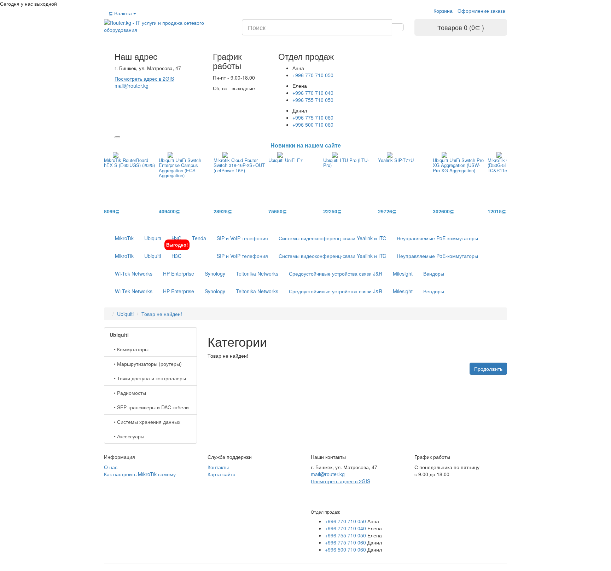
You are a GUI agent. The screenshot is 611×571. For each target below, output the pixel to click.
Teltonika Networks (257, 273)
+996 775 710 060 (312, 117)
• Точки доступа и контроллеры (148, 378)
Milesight (403, 273)
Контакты (218, 467)
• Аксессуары (127, 436)
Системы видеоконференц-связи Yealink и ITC (332, 238)
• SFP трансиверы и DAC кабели (149, 407)
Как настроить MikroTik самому (140, 474)
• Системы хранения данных (145, 421)
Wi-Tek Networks (133, 273)
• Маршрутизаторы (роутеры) (146, 363)
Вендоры (433, 273)
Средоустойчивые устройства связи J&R (335, 273)
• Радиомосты (128, 392)
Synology (215, 273)
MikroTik (124, 238)
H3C (176, 238)
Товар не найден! (161, 313)
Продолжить (488, 368)
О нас (110, 467)
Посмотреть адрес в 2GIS (144, 78)
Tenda (199, 238)
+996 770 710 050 (312, 75)
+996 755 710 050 (312, 99)
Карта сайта (221, 474)
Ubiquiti (152, 238)
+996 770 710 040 (312, 92)
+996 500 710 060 (312, 124)
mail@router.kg (132, 85)
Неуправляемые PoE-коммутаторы (437, 238)
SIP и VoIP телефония (242, 238)
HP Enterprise (178, 273)
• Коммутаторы (129, 349)
